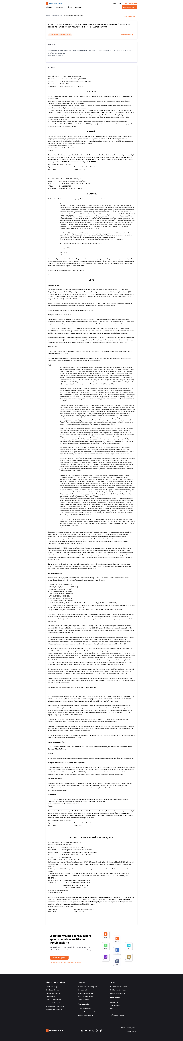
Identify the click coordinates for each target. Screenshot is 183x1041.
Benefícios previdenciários (118, 987)
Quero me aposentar (130, 3)
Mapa (111, 1009)
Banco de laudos (83, 990)
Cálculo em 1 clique (52, 987)
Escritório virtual (83, 1000)
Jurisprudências (57, 16)
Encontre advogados (84, 1009)
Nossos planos (128, 7)
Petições (69, 7)
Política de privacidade (117, 1015)
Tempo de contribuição (53, 1000)
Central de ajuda (115, 1005)
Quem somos (114, 1002)
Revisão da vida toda (52, 990)
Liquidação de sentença (53, 993)
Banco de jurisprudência (85, 993)
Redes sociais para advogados (87, 987)
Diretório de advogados (85, 996)
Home (48, 16)
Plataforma (59, 7)
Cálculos (49, 7)
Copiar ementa (126, 35)
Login (120, 3)
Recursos (78, 7)
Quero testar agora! (58, 958)
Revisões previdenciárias (118, 990)
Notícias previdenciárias (85, 1015)
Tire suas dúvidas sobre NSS (87, 1012)
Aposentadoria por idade (54, 1009)
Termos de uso (114, 1012)
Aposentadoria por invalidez (55, 1006)
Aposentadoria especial (53, 1003)
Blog (114, 3)
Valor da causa (50, 996)
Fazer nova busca (129, 16)
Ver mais (51, 59)
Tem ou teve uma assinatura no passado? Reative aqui (65, 962)
